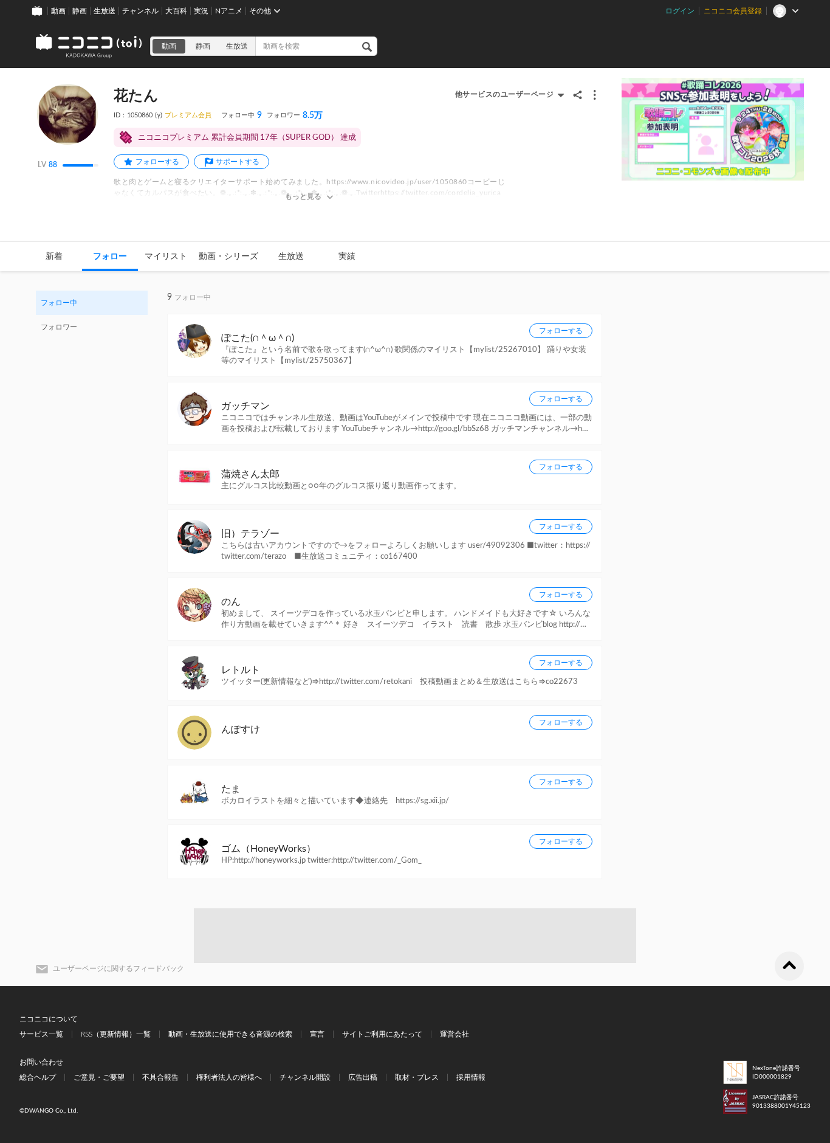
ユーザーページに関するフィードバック (118, 968)
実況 (201, 11)
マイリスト (166, 256)
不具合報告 (160, 1077)
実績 (346, 256)
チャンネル (140, 11)
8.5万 (295, 115)
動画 (58, 11)
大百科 (176, 11)
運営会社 (454, 1034)
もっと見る (303, 196)
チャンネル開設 (305, 1077)
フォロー (110, 256)
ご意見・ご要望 (99, 1077)
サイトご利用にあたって (382, 1034)
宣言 (317, 1034)
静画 (79, 11)
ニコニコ (89, 46)
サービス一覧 (41, 1034)
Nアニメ (228, 11)
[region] (92, 315)
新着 (54, 256)
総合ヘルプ (37, 1077)
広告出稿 (362, 1077)
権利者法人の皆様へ (229, 1077)
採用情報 (470, 1077)
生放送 (104, 11)
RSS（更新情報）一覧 (116, 1034)
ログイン (680, 11)
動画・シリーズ (228, 256)
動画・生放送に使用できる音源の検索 (230, 1034)
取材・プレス (417, 1077)
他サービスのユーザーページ (504, 94)
